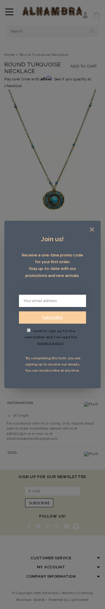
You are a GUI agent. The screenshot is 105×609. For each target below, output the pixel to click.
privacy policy (50, 343)
